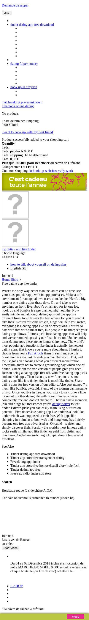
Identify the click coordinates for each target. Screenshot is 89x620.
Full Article (35, 353)
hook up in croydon (23, 87)
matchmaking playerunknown (22, 102)
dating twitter (61, 404)
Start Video (10, 548)
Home (6, 279)
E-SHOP (16, 586)
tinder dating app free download (32, 24)
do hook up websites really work (51, 171)
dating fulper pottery (24, 63)
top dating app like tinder (19, 249)
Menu (6, 13)
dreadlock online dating (18, 106)
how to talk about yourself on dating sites (38, 264)
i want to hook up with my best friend (27, 132)
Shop (14, 279)
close (75, 616)
